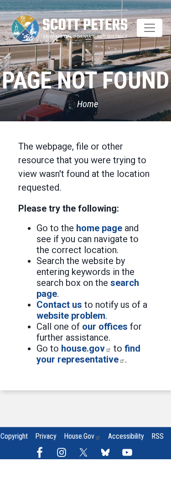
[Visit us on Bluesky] (107, 452)
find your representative (88, 354)
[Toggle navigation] (149, 28)
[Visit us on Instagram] (64, 452)
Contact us (59, 304)
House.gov (79, 436)
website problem (70, 315)
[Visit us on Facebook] (42, 452)
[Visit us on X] (86, 452)
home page (99, 228)
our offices (105, 326)
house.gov (83, 348)
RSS (157, 436)
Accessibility (126, 436)
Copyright (14, 436)
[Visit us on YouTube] (129, 452)
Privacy (46, 436)
